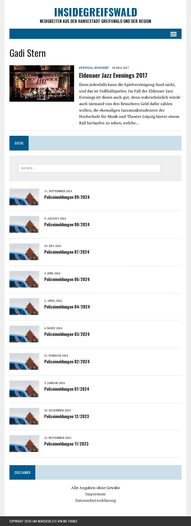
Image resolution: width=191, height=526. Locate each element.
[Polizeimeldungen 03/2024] (24, 339)
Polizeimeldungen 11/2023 (66, 444)
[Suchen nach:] (89, 167)
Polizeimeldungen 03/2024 (67, 334)
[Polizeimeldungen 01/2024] (24, 393)
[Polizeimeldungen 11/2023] (24, 448)
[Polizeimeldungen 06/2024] (24, 284)
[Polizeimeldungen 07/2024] (24, 256)
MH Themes (70, 521)
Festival (86, 68)
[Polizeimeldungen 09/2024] (24, 202)
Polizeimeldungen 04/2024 (67, 307)
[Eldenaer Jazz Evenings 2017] (41, 98)
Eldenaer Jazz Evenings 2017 (113, 75)
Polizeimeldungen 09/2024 (67, 197)
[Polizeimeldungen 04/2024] (24, 311)
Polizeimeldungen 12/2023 (66, 416)
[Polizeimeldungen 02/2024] (24, 366)
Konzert (102, 68)
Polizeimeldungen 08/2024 (67, 224)
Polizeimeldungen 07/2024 (67, 252)
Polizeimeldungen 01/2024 (66, 389)
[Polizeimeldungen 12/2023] (24, 421)
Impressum (95, 494)
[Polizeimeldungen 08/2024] (24, 229)
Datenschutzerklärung (95, 500)
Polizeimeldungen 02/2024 (67, 362)
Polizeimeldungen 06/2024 (67, 279)
